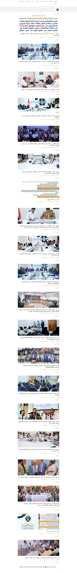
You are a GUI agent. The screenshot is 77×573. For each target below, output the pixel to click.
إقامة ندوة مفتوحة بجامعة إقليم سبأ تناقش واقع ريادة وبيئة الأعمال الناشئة (39, 394)
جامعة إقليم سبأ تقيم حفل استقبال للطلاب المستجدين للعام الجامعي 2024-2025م (41, 366)
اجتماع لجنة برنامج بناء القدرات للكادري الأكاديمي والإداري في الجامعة (40, 116)
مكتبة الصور (28, 1)
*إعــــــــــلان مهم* (53, 199)
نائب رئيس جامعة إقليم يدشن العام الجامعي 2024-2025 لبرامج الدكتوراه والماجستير (39, 338)
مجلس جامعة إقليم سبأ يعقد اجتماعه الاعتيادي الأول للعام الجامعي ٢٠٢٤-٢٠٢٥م (39, 254)
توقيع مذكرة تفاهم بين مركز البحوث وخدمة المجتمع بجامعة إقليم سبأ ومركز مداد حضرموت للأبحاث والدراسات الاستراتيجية (39, 226)
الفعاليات (51, 1)
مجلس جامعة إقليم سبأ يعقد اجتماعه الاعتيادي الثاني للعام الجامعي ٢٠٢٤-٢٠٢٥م (39, 62)
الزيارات (41, 1)
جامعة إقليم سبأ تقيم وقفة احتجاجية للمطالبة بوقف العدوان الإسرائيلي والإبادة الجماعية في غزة (41, 504)
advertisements (54, 37)
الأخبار (56, 65)
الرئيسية (55, 1)
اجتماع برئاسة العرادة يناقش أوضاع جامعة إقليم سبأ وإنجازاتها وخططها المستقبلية (40, 282)
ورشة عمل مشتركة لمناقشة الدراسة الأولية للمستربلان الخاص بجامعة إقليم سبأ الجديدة (40, 172)
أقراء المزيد (56, 94)
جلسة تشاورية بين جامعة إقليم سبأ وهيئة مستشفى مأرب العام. (40, 89)
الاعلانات (37, 1)
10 (29, 566)
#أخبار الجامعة (49, 65)
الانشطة (33, 1)
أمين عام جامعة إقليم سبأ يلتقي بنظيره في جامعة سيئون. (41, 558)
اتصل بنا (55, 3)
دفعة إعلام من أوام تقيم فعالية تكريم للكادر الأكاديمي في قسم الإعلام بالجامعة (40, 144)
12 (24, 566)
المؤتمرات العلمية (22, 1)
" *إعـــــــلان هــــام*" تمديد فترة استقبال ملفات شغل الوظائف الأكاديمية (39, 34)
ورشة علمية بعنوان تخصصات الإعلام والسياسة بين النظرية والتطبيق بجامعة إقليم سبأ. (38, 422)
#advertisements (46, 37)
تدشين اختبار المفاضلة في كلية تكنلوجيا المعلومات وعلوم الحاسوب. (38, 477)
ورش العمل (46, 1)
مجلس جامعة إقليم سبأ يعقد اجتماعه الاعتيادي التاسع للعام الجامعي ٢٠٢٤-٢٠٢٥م (38, 450)
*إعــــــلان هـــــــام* (53, 531)
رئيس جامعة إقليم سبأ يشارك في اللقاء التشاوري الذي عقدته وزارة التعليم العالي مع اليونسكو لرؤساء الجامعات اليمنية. (39, 310)
